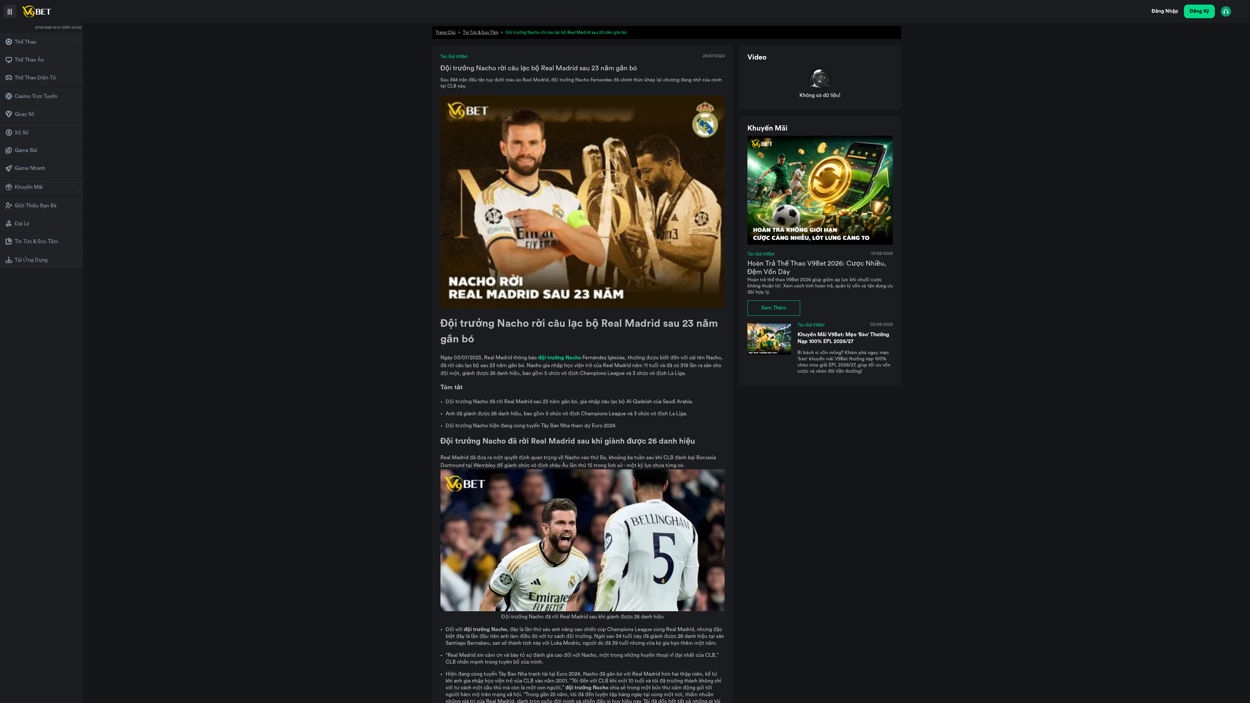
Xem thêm (773, 307)
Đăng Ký (1199, 11)
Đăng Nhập (1165, 11)
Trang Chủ (446, 32)
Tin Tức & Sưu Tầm (480, 32)
